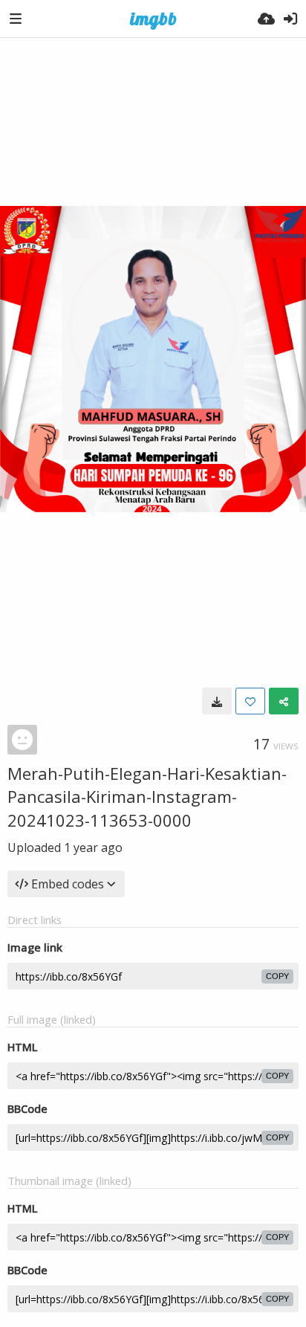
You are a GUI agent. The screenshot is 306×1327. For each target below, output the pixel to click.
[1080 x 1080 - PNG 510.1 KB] (217, 701)
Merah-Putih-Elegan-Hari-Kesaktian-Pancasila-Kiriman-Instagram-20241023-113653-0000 (147, 796)
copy (277, 976)
